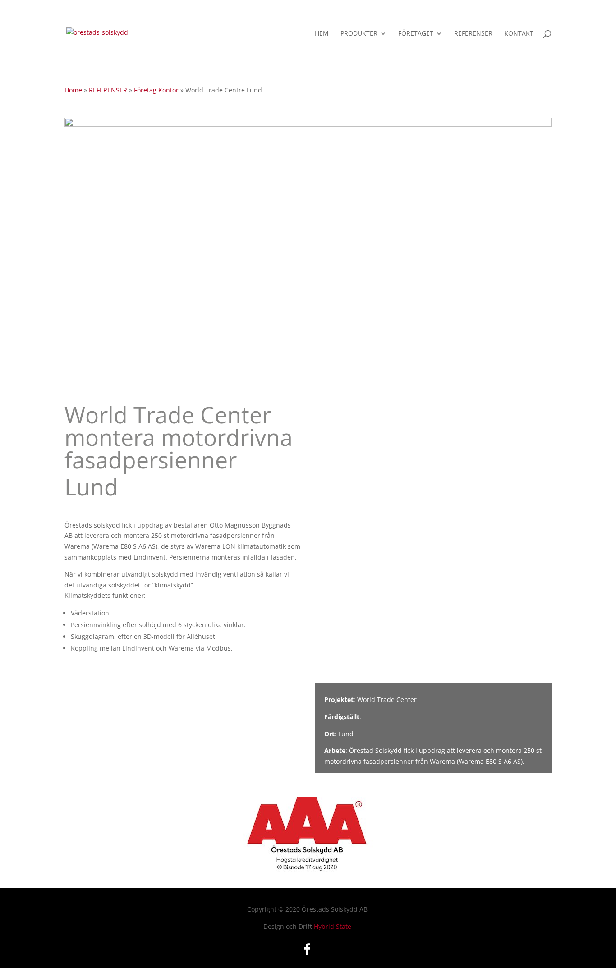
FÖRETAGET (415, 33)
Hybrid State (332, 926)
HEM (322, 33)
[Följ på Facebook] (307, 949)
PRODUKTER (358, 33)
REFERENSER (473, 33)
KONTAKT (518, 33)
